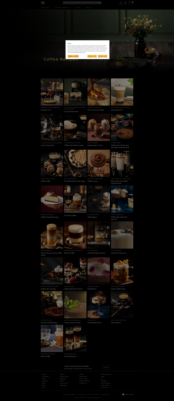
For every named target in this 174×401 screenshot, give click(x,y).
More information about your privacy (79, 52)
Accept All (102, 56)
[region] (87, 49)
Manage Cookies (73, 56)
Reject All (92, 56)
